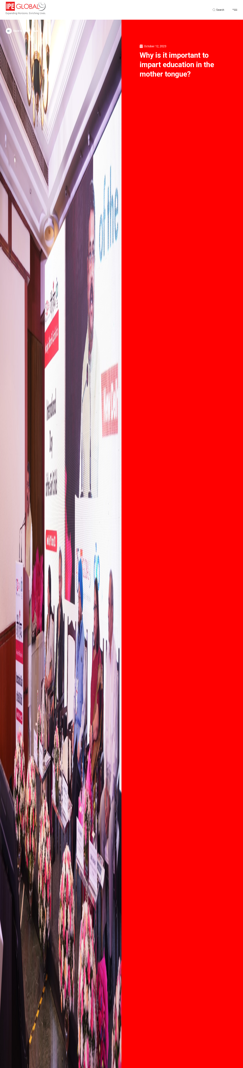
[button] (236, 10)
